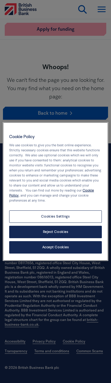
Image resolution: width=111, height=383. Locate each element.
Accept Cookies (55, 247)
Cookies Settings (55, 216)
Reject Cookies (55, 232)
